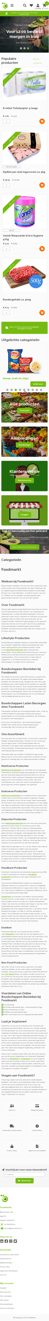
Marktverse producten (11, 770)
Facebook (14, 1059)
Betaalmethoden (6, 1263)
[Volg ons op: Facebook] (6, 1241)
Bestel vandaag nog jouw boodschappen (25, 547)
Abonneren (26, 1181)
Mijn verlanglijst (6, 1296)
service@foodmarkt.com (13, 1228)
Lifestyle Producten (14, 650)
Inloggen (24, 515)
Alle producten (5, 1292)
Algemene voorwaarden (9, 1271)
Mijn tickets (4, 1300)
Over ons (3, 1275)
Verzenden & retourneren (9, 1255)
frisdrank (9, 934)
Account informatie (7, 1308)
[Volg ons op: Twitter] (15, 1241)
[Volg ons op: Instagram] (10, 1241)
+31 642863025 (9, 1224)
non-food (9, 974)
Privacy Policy (5, 1267)
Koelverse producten (10, 795)
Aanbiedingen (25, 445)
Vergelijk (3, 1288)
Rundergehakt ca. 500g (17, 299)
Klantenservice (24, 480)
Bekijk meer (38, 384)
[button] (21, 48)
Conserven (6, 897)
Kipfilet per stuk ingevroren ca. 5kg (24, 172)
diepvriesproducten (15, 823)
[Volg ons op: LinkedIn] (1, 1241)
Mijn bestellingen (6, 1304)
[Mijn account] (38, 5)
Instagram (25, 1059)
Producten (24, 411)
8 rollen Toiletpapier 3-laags (20, 108)
